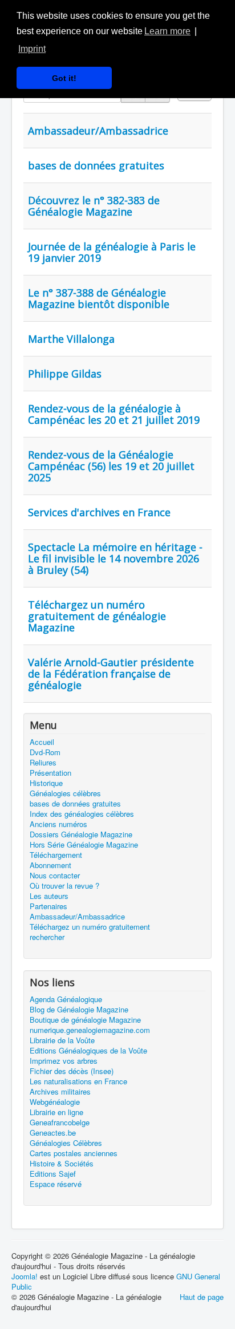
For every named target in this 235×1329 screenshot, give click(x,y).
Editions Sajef (53, 1174)
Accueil (42, 742)
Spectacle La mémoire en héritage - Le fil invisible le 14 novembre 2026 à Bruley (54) (115, 558)
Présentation (50, 773)
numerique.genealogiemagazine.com (90, 1030)
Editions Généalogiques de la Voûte (88, 1051)
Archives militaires (60, 1092)
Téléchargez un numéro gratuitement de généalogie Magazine (97, 616)
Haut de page (202, 1296)
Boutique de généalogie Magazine (85, 1020)
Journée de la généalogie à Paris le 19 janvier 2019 (112, 252)
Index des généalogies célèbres (82, 814)
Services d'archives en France (99, 512)
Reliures (43, 762)
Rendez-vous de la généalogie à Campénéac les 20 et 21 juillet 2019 (114, 414)
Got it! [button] (64, 78)
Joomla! (24, 1276)
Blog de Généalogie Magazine (79, 1009)
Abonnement (50, 865)
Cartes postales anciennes (74, 1153)
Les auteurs (49, 896)
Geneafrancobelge (60, 1122)
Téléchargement (56, 855)
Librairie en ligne (56, 1112)
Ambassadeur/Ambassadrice (98, 130)
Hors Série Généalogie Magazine (84, 845)
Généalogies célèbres (65, 793)
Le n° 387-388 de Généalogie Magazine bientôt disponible (98, 298)
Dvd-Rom (45, 752)
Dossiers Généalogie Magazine (81, 834)
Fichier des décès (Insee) (72, 1071)
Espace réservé (56, 1184)
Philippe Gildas (65, 373)
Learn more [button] (167, 31)
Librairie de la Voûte (62, 1040)
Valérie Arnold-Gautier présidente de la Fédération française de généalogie (111, 673)
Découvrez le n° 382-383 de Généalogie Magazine (94, 205)
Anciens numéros (58, 824)
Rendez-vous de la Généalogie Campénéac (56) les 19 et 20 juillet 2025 (111, 466)
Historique (46, 783)
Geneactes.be (53, 1133)
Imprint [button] (32, 49)
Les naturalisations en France (78, 1081)
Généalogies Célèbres (66, 1143)
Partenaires (48, 906)
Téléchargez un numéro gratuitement (90, 927)
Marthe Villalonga (71, 339)
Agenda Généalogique (66, 999)
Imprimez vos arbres (64, 1061)
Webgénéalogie (55, 1102)
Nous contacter (55, 875)
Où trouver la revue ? (64, 886)
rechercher (47, 937)
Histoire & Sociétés (62, 1163)
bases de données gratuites (96, 165)
